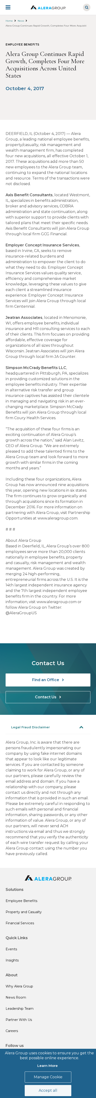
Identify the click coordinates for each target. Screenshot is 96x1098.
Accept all (48, 1090)
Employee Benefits (21, 901)
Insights (12, 960)
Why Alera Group (19, 986)
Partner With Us (19, 1020)
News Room (16, 997)
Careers (12, 1031)
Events (11, 949)
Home (9, 20)
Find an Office (46, 680)
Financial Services (20, 923)
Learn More (47, 1065)
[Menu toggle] (11, 7)
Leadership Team (20, 1008)
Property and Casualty (24, 912)
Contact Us (46, 697)
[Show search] (86, 7)
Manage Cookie (48, 1077)
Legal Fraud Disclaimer (30, 727)
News (21, 20)
